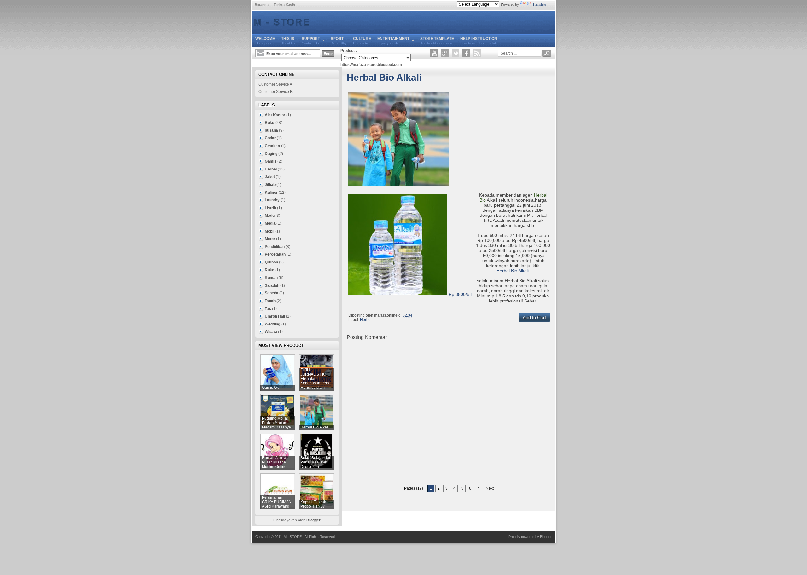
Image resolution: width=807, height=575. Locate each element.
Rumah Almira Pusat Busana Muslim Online (274, 462)
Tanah (270, 301)
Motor (270, 239)
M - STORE (282, 22)
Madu (270, 215)
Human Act (362, 41)
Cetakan (272, 146)
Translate (539, 4)
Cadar (270, 138)
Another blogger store (437, 41)
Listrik (270, 208)
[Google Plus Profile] (445, 53)
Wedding (272, 324)
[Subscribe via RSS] (477, 53)
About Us (288, 41)
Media (270, 223)
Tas (268, 309)
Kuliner (271, 192)
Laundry (272, 200)
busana (271, 130)
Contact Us (311, 41)
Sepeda (271, 293)
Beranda (262, 5)
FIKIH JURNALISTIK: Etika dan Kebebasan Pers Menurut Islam (314, 379)
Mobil (269, 231)
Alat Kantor (275, 115)
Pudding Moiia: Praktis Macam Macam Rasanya (276, 422)
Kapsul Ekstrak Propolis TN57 (313, 504)
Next (490, 488)
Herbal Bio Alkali (384, 77)
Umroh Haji (275, 316)
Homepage (265, 41)
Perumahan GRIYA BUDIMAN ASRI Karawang (277, 502)
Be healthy (339, 41)
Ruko (269, 270)
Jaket (270, 177)
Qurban (271, 262)
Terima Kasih (284, 5)
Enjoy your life (393, 41)
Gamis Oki (271, 387)
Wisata (271, 332)
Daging (271, 154)
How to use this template (479, 41)
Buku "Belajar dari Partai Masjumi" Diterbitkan (315, 462)
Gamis (270, 161)
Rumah (271, 277)
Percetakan (275, 254)
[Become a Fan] (466, 53)
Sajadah (272, 285)
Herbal (366, 320)
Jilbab (270, 184)
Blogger (313, 520)
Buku (269, 122)
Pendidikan (275, 246)
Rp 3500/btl (460, 294)
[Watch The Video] (434, 53)
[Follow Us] (455, 53)
